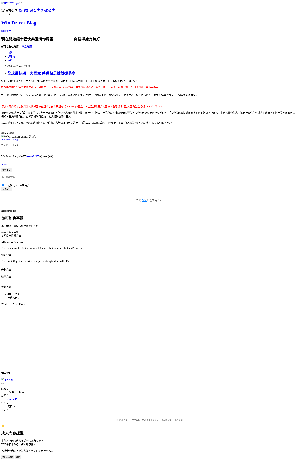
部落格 (11, 56)
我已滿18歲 (7, 457)
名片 (9, 60)
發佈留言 (6, 189)
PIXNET (125, 420)
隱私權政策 (166, 420)
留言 (36, 156)
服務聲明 (178, 420)
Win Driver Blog (18, 23)
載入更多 (6, 170)
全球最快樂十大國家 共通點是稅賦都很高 (41, 73)
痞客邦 (30, 156)
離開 (18, 457)
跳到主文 (6, 31)
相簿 (9, 52)
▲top (4, 164)
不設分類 (27, 46)
